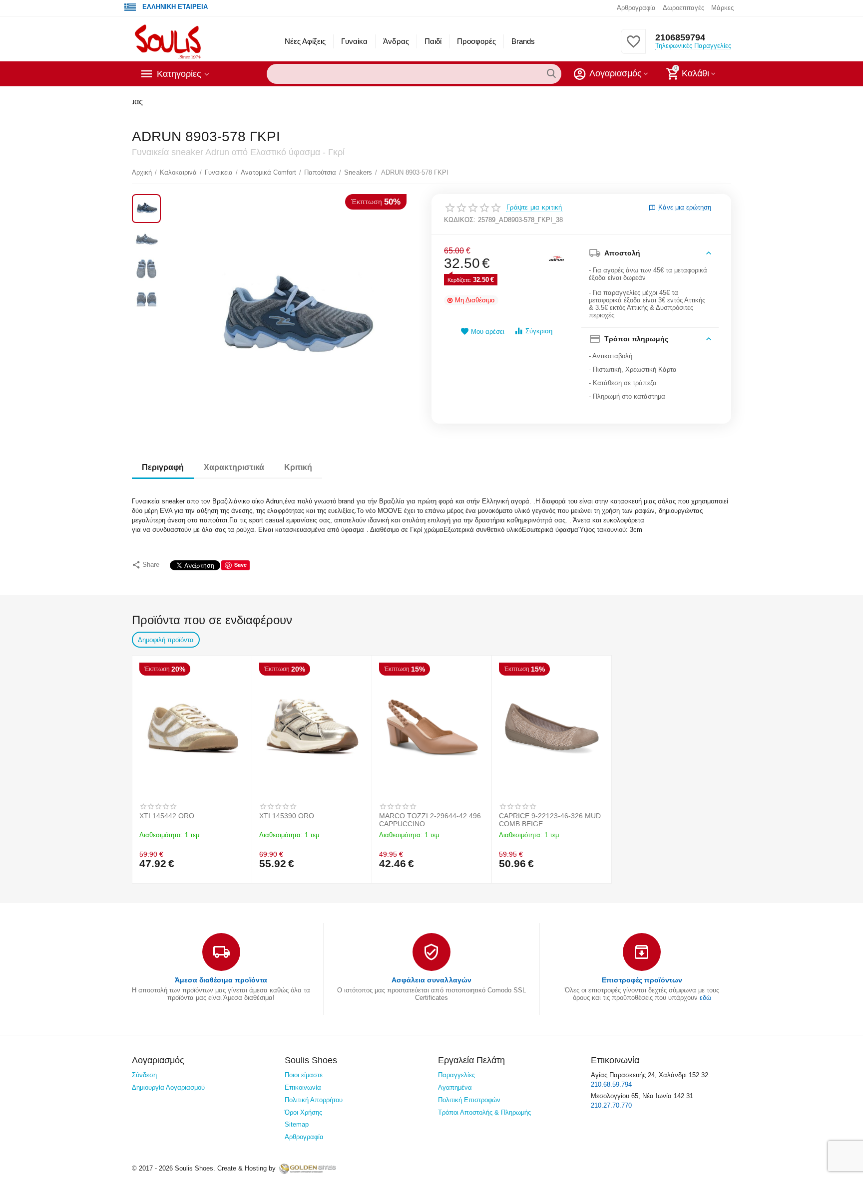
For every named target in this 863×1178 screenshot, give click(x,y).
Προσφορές (476, 41)
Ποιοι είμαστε (304, 1075)
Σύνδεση (144, 1075)
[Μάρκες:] (556, 259)
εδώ (705, 997)
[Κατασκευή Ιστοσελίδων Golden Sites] (308, 1168)
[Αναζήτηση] (551, 74)
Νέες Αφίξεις (305, 41)
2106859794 (680, 37)
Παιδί (433, 41)
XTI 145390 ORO (286, 816)
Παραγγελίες (456, 1075)
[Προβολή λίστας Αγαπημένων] (633, 47)
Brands (523, 41)
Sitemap (297, 1124)
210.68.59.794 (611, 1084)
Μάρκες (722, 7)
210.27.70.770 (611, 1105)
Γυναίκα (354, 41)
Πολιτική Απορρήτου (314, 1100)
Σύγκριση (538, 331)
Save (240, 564)
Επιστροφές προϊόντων (642, 980)
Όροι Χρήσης (303, 1112)
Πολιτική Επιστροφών (469, 1100)
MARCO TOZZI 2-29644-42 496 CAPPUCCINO (430, 819)
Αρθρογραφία (636, 7)
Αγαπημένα (455, 1087)
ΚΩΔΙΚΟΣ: (459, 220)
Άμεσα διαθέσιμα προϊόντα (221, 980)
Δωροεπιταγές (683, 7)
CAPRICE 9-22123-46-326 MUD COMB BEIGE (550, 819)
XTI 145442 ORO (166, 816)
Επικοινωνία (303, 1087)
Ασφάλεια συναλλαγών (431, 980)
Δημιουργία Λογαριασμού (168, 1087)
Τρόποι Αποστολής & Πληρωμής (484, 1112)
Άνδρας (396, 41)
